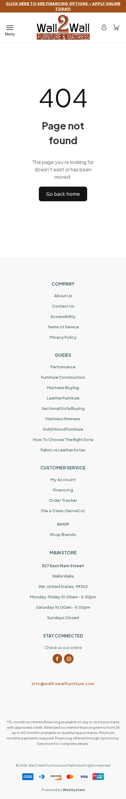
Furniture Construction (63, 377)
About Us (63, 295)
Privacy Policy (63, 337)
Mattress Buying (63, 387)
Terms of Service (63, 326)
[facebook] (57, 659)
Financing (63, 489)
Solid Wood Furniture (63, 429)
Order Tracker (63, 500)
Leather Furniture (63, 398)
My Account (63, 479)
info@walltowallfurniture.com (63, 683)
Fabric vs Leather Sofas (63, 449)
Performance (63, 366)
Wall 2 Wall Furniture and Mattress (54, 765)
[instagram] (69, 659)
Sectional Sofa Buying (63, 408)
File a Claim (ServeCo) (63, 510)
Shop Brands (63, 534)
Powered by (63, 790)
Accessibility (63, 316)
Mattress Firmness (63, 418)
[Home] (63, 27)
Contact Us (63, 306)
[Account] (104, 27)
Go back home (63, 194)
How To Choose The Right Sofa (63, 439)
